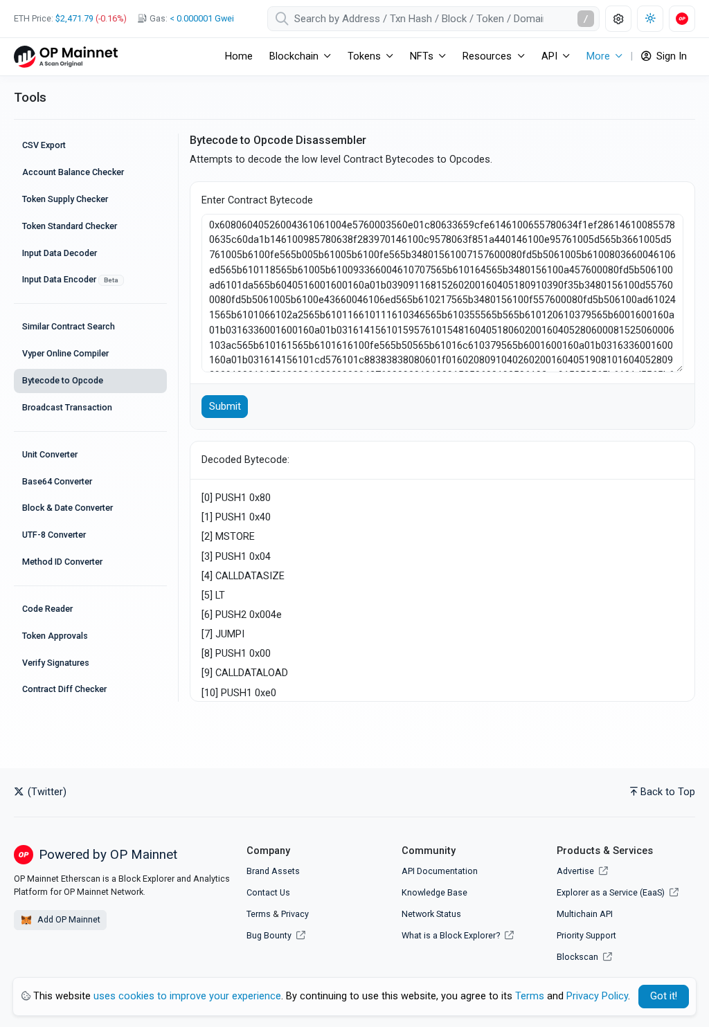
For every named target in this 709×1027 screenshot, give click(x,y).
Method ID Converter (62, 561)
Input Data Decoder (59, 253)
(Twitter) (45, 792)
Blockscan (578, 957)
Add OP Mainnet (67, 919)
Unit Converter (50, 454)
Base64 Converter (57, 481)
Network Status (431, 914)
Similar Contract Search (68, 326)
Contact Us (268, 892)
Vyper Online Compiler (65, 353)
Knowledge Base (434, 892)
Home (239, 56)
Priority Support (586, 935)
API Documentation (440, 871)
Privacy (295, 914)
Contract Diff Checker (64, 689)
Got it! (663, 996)
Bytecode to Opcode (62, 380)
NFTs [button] (421, 56)
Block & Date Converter (67, 507)
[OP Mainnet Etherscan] (66, 56)
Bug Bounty (268, 935)
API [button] (549, 56)
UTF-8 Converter (54, 534)
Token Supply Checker (65, 199)
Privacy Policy (597, 996)
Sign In (670, 56)
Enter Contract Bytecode (257, 200)
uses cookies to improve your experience (187, 996)
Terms (258, 914)
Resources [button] (487, 56)
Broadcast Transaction (67, 407)
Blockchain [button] (293, 56)
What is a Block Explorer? (452, 935)
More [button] (598, 56)
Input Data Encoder (70, 279)
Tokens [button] (364, 56)
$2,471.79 (74, 18)
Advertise (576, 871)
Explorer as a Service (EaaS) (612, 892)
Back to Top (667, 792)
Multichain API (585, 914)
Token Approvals (55, 635)
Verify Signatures (55, 662)
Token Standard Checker (69, 226)
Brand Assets (273, 871)
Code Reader (47, 608)
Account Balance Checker (73, 172)
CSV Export (44, 145)
